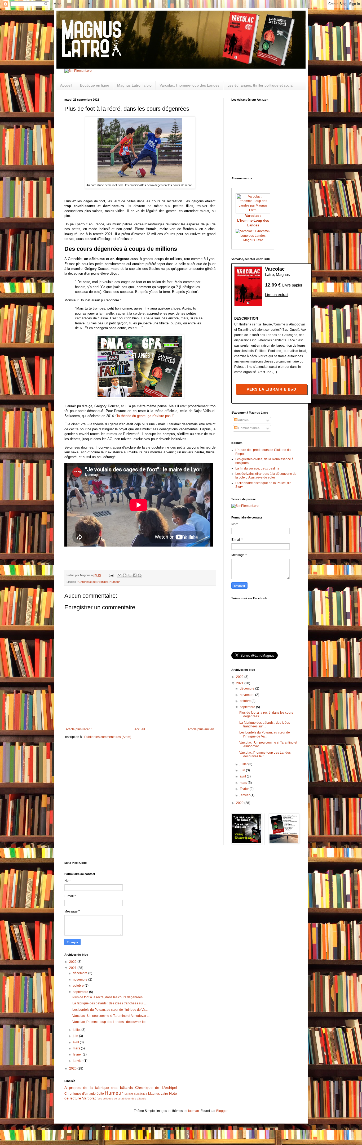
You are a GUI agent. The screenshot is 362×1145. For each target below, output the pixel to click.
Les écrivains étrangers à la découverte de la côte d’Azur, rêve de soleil (266, 475)
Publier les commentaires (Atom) (107, 737)
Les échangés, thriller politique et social (260, 85)
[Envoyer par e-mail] (119, 575)
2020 (240, 803)
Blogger (221, 1111)
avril (243, 776)
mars (244, 783)
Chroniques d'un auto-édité (84, 1093)
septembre (248, 707)
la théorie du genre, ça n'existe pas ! (145, 416)
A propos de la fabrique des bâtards (98, 1087)
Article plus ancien (201, 729)
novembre (247, 695)
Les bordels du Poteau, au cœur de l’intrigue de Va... (264, 734)
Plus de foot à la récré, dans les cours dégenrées (107, 997)
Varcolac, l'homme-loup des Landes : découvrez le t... (110, 1022)
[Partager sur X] (129, 575)
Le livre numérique (136, 1093)
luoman (193, 1111)
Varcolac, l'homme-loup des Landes (189, 85)
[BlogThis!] (124, 575)
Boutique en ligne (94, 85)
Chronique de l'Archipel (93, 581)
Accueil (66, 85)
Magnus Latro (253, 240)
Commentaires (248, 428)
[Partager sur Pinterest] (139, 575)
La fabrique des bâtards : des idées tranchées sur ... (264, 724)
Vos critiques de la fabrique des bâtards (122, 1098)
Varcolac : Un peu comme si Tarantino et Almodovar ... (110, 1016)
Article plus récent (78, 729)
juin (243, 770)
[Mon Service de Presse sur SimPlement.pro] (78, 71)
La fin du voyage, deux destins (257, 468)
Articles (243, 420)
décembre (247, 688)
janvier (245, 795)
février (245, 789)
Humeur (114, 581)
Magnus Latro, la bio (134, 85)
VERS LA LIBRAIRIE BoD (271, 389)
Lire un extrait (276, 294)
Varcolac (89, 1098)
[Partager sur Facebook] (134, 575)
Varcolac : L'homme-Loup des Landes (253, 220)
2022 (240, 677)
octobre (245, 701)
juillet (244, 764)
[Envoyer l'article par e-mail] (110, 575)
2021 (240, 683)
